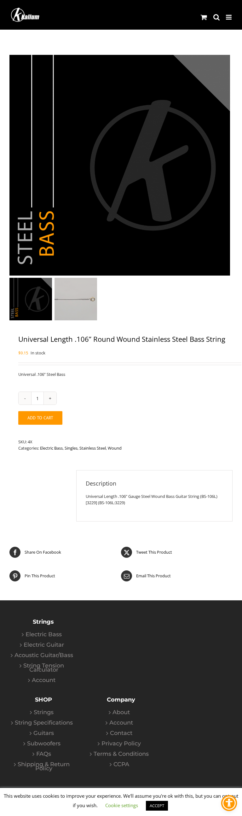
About (121, 712)
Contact (121, 733)
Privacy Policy (121, 744)
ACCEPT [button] (157, 805)
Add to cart (40, 418)
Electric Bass (51, 448)
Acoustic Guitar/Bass (43, 655)
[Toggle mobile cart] (204, 17)
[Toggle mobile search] (216, 17)
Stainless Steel (92, 448)
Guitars (43, 733)
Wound (115, 448)
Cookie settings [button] (121, 805)
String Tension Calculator (43, 668)
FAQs (43, 754)
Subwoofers (43, 744)
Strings (44, 712)
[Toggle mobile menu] (229, 17)
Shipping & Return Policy (44, 766)
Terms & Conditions (121, 754)
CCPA (121, 764)
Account (43, 680)
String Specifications (44, 723)
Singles (71, 448)
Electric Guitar (44, 645)
